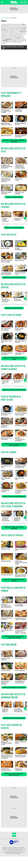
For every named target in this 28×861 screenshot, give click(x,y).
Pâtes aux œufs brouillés (19, 193)
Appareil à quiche (6, 135)
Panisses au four (6, 561)
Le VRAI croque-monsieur (5, 659)
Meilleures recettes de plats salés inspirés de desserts (14, 774)
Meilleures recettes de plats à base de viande (14, 358)
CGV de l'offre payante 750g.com (15, 850)
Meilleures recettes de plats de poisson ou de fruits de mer (14, 444)
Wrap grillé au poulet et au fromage (5, 683)
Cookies (23, 852)
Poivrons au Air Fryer (19, 478)
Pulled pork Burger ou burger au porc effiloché (6, 710)
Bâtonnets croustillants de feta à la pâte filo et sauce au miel (7, 606)
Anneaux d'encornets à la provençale (20, 439)
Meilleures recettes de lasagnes (14, 227)
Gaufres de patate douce (20, 742)
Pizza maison (19, 658)
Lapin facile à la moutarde (19, 353)
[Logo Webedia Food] (14, 842)
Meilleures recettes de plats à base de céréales (14, 580)
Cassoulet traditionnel (18, 110)
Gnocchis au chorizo (18, 179)
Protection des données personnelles (11, 852)
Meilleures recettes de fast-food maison (14, 687)
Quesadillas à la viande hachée (20, 682)
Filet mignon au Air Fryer (6, 341)
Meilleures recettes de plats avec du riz (14, 277)
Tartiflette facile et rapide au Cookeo (20, 618)
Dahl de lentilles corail (5, 478)
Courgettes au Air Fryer (6, 466)
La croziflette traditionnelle (19, 605)
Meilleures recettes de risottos (14, 308)
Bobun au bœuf (19, 260)
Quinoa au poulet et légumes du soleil (21, 575)
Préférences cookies (11, 853)
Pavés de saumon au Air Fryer (6, 414)
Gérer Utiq (18, 853)
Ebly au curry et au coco (20, 549)
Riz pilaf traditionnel (18, 249)
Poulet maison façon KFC (19, 329)
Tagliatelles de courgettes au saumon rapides (20, 167)
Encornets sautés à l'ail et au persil (21, 414)
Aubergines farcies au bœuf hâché (20, 466)
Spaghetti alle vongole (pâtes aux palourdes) (7, 167)
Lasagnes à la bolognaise (18, 219)
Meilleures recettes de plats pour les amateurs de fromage (14, 637)
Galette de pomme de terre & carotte (20, 756)
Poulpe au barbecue (21, 425)
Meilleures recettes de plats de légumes (14, 496)
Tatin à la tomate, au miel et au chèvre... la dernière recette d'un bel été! (21, 632)
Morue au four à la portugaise (6, 438)
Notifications (21, 847)
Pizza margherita (20, 670)
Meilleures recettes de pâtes (14, 197)
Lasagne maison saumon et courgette (5, 220)
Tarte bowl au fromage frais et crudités (6, 111)
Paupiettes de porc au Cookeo (6, 353)
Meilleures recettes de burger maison (14, 718)
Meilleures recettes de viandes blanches (14, 390)
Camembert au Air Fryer (6, 631)
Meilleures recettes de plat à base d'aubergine (14, 527)
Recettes (7, 17)
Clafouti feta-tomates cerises (6, 769)
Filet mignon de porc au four (5, 329)
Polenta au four (5, 549)
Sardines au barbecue (4, 426)
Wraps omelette (6, 670)
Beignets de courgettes (18, 769)
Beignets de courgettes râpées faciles (6, 743)
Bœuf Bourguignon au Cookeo (20, 136)
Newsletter (15, 847)
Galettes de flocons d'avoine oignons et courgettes (7, 757)
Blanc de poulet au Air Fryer (20, 341)
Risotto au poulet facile (20, 273)
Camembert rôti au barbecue (6, 618)
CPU (6, 850)
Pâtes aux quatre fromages (6, 193)
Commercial (5, 849)
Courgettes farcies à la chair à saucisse (20, 492)
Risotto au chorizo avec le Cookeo (6, 261)
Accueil (2, 17)
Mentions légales (19, 849)
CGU (24, 849)
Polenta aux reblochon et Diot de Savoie (21, 563)
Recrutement (11, 849)
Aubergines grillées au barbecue (17, 519)
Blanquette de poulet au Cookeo (6, 124)
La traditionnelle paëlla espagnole (6, 273)
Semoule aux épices (7, 574)
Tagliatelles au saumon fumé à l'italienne (5, 180)
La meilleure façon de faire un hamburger (18, 710)
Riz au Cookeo (5, 248)
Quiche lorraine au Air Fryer (20, 124)
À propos (5, 847)
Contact (10, 847)
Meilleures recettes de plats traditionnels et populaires (14, 141)
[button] (24, 218)
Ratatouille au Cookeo (5, 491)
